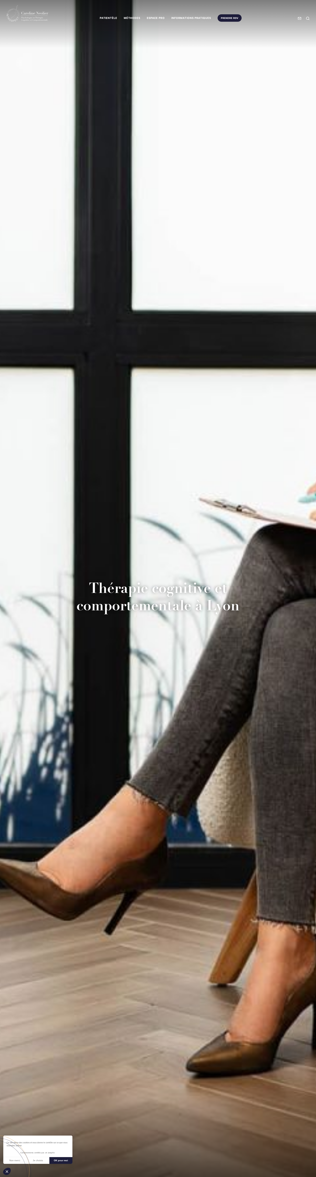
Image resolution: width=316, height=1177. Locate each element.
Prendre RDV (229, 19)
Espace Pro (156, 18)
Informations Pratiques (191, 18)
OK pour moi (61, 1160)
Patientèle (108, 18)
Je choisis (38, 1160)
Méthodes (132, 18)
